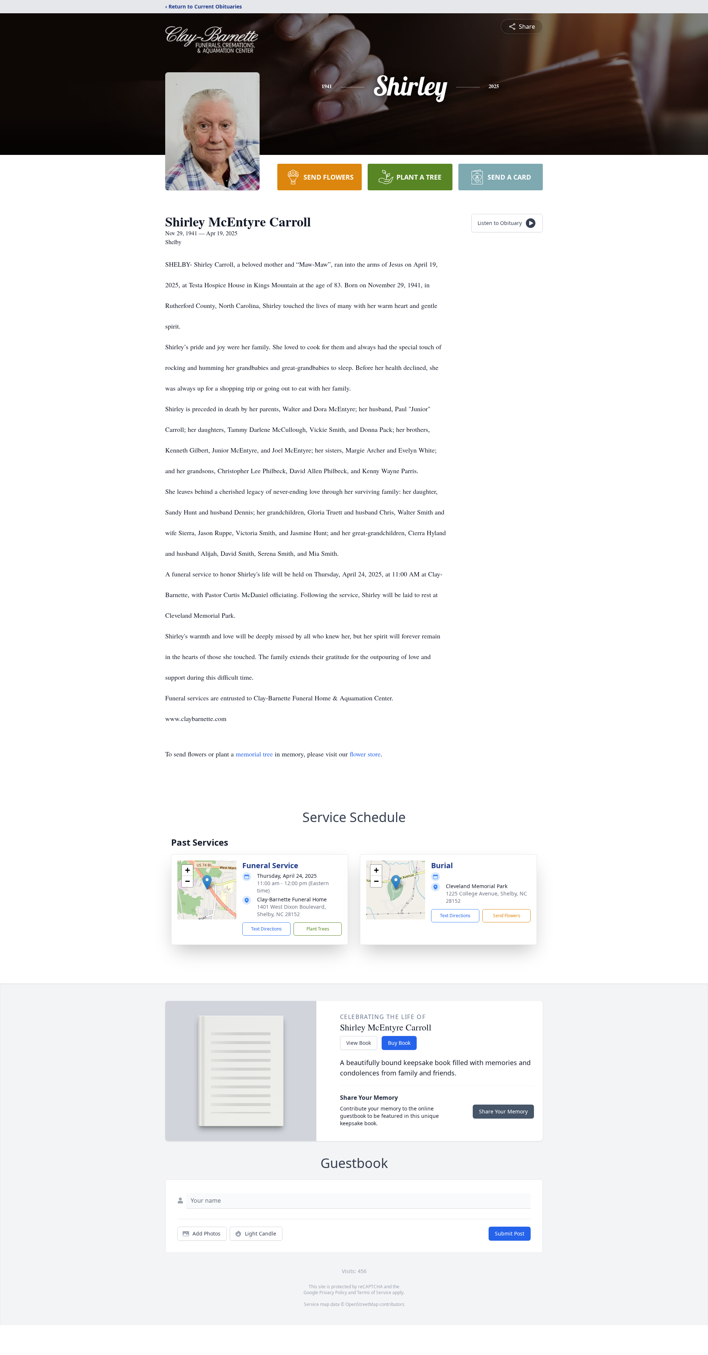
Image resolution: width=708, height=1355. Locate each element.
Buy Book (399, 1042)
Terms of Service (374, 1292)
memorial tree (254, 753)
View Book (358, 1042)
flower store (365, 753)
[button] (207, 882)
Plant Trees (317, 929)
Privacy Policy (333, 1292)
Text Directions (266, 929)
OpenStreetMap (362, 1304)
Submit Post (509, 1233)
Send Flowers (506, 915)
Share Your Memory (503, 1111)
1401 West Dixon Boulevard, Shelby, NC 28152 (291, 910)
